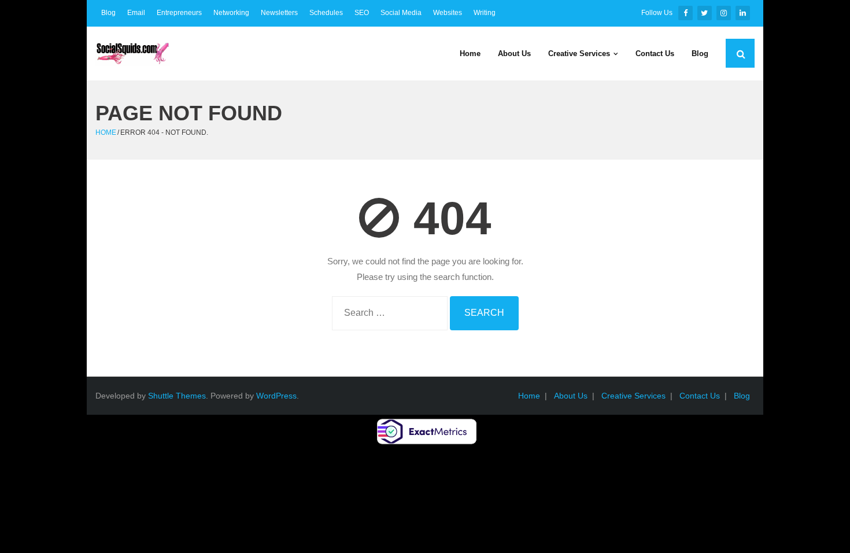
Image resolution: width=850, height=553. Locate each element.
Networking (231, 13)
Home (105, 132)
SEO (361, 13)
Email (136, 13)
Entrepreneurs (179, 13)
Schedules (326, 13)
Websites (447, 13)
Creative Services (633, 395)
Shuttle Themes (177, 395)
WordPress (276, 395)
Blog (108, 13)
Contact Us (699, 395)
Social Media (401, 13)
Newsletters (279, 13)
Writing (485, 13)
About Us (570, 395)
